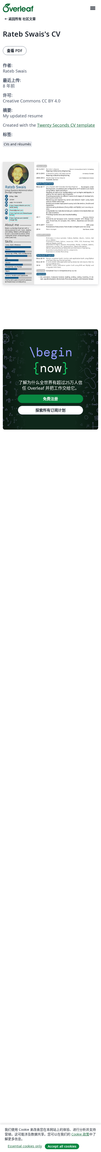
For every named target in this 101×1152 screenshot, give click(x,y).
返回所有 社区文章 (20, 19)
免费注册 (50, 398)
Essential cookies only (25, 1146)
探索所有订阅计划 (50, 410)
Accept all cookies (62, 1146)
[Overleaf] (18, 8)
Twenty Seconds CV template (66, 125)
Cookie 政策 (80, 1134)
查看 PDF (15, 50)
